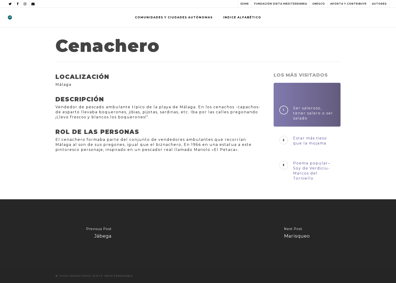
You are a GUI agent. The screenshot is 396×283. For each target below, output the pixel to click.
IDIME (244, 3)
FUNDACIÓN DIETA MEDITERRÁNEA (280, 3)
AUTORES (379, 3)
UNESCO (318, 3)
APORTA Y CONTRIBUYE (348, 3)
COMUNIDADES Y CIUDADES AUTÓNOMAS (174, 17)
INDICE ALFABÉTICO (242, 17)
